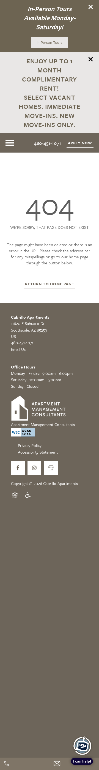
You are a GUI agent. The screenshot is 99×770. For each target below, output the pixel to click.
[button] (91, 7)
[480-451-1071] (25, 764)
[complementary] (82, 728)
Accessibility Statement (38, 452)
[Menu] (10, 143)
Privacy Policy (30, 445)
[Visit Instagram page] (34, 468)
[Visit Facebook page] (18, 468)
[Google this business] (51, 468)
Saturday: (19, 379)
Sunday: (17, 386)
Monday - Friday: (25, 373)
